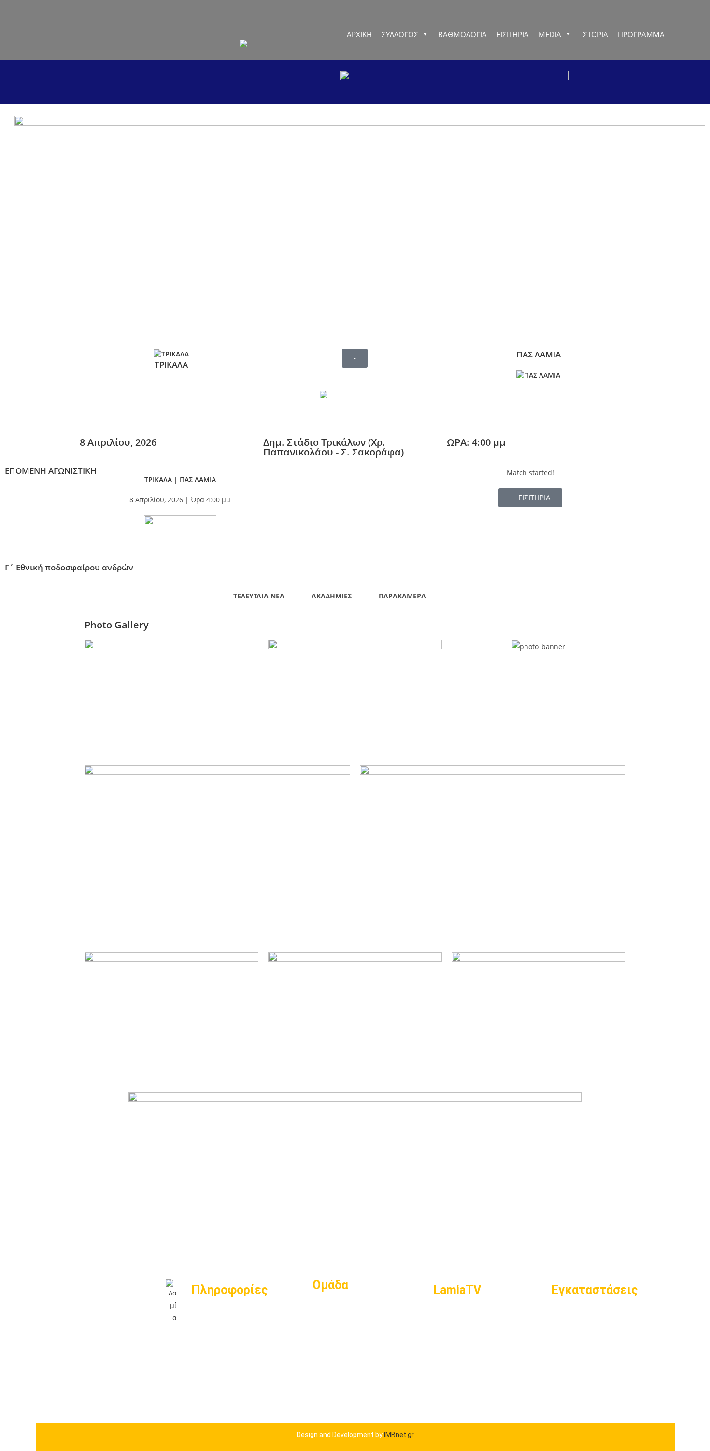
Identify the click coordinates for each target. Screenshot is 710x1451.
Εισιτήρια (211, 1316)
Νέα (442, 1349)
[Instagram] (154, 1373)
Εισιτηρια (513, 34)
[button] (355, 358)
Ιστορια (594, 34)
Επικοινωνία (217, 1350)
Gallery (447, 1332)
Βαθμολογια (462, 34)
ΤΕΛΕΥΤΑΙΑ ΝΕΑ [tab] (258, 595)
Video (444, 1316)
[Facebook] (154, 1346)
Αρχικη (359, 34)
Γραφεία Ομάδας (585, 1332)
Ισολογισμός (217, 1333)
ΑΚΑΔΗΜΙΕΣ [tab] (332, 595)
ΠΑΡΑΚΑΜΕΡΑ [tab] (402, 595)
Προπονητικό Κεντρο (595, 1349)
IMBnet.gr (399, 1434)
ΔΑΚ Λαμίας (575, 1316)
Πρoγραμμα (641, 34)
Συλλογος (400, 34)
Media (550, 34)
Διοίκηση (331, 1311)
